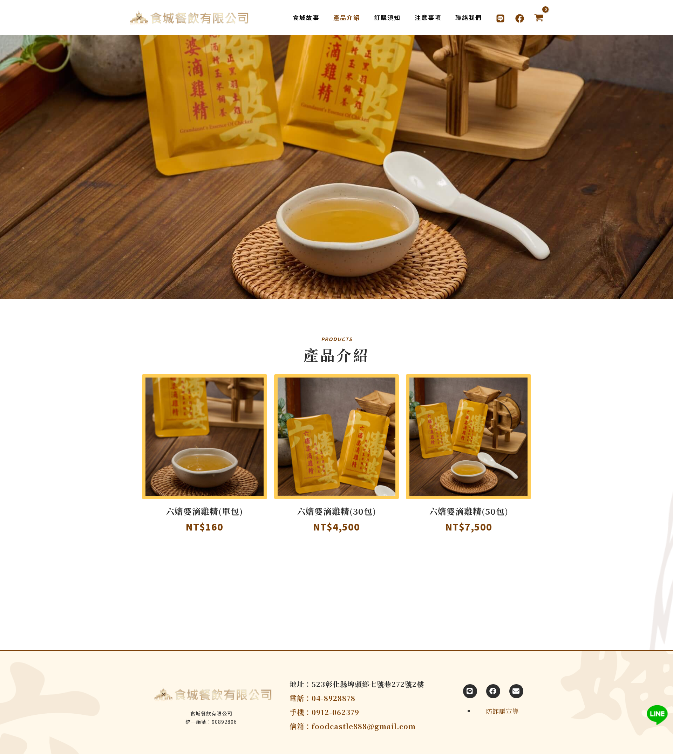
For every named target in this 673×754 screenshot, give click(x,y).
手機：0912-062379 (324, 712)
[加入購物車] (260, 401)
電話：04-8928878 (322, 698)
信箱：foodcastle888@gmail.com (353, 726)
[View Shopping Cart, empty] (539, 17)
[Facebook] (519, 18)
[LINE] (500, 18)
